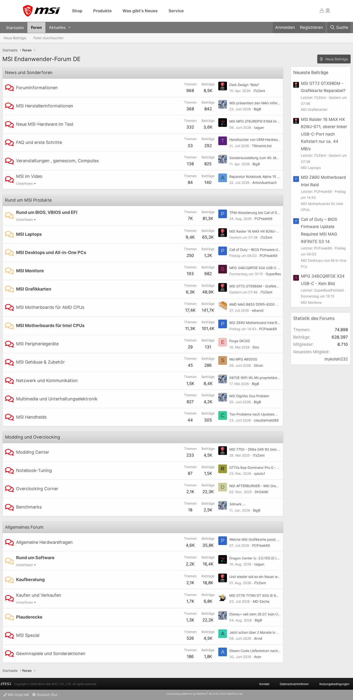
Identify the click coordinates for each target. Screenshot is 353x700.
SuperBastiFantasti (280, 274)
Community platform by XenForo (204, 693)
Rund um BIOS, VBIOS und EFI (46, 212)
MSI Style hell (18, 695)
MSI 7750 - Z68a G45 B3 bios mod (257, 449)
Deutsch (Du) (46, 695)
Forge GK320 (239, 341)
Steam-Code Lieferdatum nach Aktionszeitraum (266, 651)
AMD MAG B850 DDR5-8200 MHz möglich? (263, 304)
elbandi (257, 310)
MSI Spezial (27, 635)
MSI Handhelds (31, 417)
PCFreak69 (263, 219)
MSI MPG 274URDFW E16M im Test (256, 121)
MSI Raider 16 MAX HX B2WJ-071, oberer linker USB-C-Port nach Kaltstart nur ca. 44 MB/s (324, 134)
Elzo (256, 347)
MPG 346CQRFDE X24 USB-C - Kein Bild (261, 268)
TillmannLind (262, 146)
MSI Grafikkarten (33, 288)
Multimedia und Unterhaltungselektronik (56, 398)
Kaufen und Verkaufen (38, 595)
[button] (69, 27)
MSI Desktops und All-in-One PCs (51, 252)
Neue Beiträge (15, 38)
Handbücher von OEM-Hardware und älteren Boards (270, 139)
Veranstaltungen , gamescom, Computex (57, 160)
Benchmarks (29, 506)
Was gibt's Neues (140, 10)
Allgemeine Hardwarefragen (44, 542)
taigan (259, 127)
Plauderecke (29, 616)
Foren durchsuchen (48, 38)
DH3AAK (261, 492)
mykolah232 (336, 359)
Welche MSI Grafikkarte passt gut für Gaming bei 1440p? (274, 539)
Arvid (258, 638)
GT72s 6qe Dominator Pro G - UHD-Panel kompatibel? (271, 467)
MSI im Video (29, 176)
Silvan (258, 365)
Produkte (102, 10)
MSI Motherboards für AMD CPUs (50, 307)
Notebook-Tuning (34, 470)
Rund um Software (35, 557)
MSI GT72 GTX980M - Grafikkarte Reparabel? (265, 286)
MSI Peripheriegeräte (37, 343)
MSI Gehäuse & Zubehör (40, 362)
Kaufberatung (30, 579)
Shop (77, 10)
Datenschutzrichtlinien (294, 684)
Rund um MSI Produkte (28, 200)
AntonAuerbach (264, 182)
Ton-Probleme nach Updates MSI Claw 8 (261, 414)
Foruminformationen (37, 87)
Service (176, 10)
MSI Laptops (29, 234)
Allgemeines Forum (24, 527)
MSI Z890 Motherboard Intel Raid (255, 323)
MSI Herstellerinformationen (44, 105)
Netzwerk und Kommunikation (47, 380)
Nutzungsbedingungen (334, 684)
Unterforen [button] (24, 183)
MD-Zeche (261, 601)
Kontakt (264, 684)
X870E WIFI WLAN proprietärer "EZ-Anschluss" (266, 378)
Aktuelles (57, 27)
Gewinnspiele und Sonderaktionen (50, 653)
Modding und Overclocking (32, 437)
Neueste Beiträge (310, 72)
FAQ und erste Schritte (39, 142)
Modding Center (32, 452)
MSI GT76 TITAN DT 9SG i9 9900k (256, 595)
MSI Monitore (30, 270)
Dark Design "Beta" (244, 85)
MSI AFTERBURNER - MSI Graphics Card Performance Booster (278, 486)
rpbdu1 (259, 473)
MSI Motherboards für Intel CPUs (50, 325)
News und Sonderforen (29, 72)
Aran (257, 657)
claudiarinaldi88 (266, 420)
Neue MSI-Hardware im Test (44, 124)
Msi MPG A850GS (243, 359)
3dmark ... (237, 504)
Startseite (15, 27)
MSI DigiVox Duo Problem (249, 396)
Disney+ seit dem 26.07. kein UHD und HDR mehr (267, 614)
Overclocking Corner (37, 488)
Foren (36, 27)
